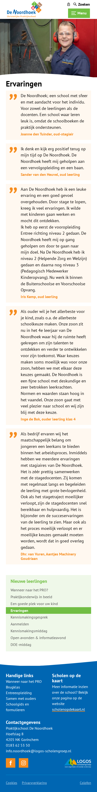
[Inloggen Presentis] (68, 4)
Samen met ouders (21, 698)
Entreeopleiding (19, 692)
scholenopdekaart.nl (68, 709)
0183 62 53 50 (18, 745)
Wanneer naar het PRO (24, 681)
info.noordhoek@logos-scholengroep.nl (38, 751)
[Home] (24, 9)
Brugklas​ (13, 687)
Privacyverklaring (34, 783)
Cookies (11, 783)
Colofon (85, 783)
